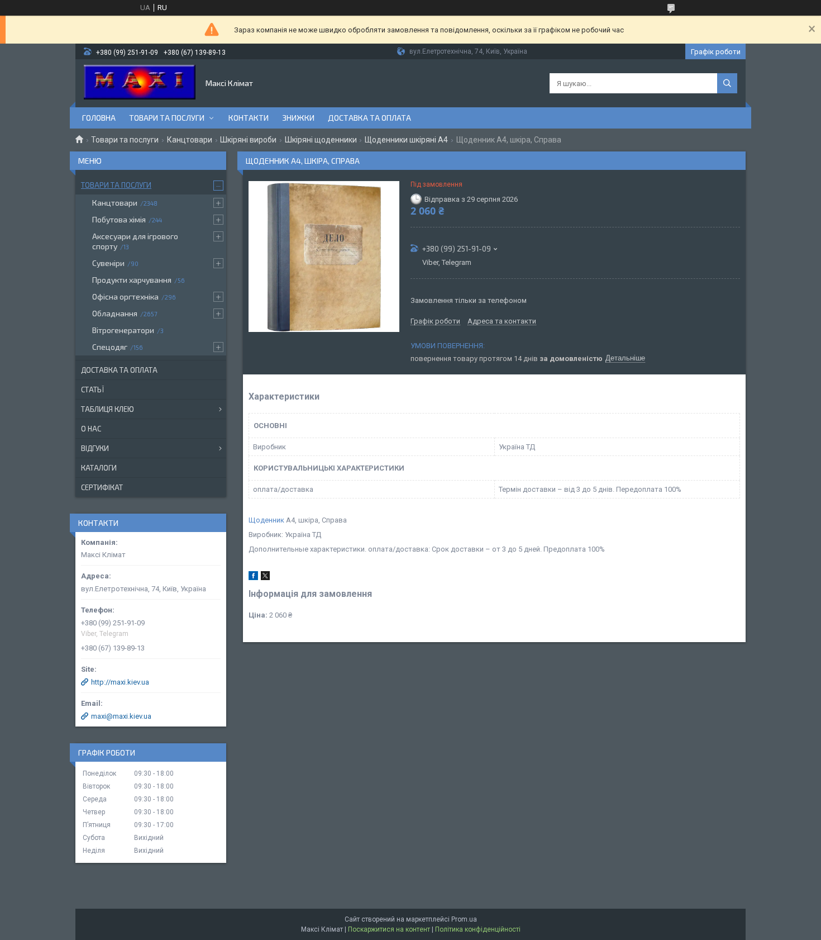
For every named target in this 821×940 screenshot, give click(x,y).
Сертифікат (102, 487)
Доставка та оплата (369, 117)
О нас (91, 428)
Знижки (298, 117)
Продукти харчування (131, 279)
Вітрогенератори (123, 330)
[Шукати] (727, 83)
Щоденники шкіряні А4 (406, 139)
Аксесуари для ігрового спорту (135, 241)
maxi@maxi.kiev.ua (121, 716)
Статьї (92, 389)
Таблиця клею (107, 409)
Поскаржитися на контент (389, 929)
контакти (248, 117)
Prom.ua (464, 919)
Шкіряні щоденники (321, 139)
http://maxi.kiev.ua (120, 682)
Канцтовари (189, 139)
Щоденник (266, 520)
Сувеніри (108, 263)
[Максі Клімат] (139, 83)
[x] (265, 577)
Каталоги (99, 467)
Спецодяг (109, 347)
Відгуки (95, 448)
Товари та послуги (166, 117)
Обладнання (114, 313)
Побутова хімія (119, 219)
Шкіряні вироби (248, 139)
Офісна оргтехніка (125, 296)
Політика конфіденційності (478, 929)
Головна (99, 117)
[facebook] (253, 577)
